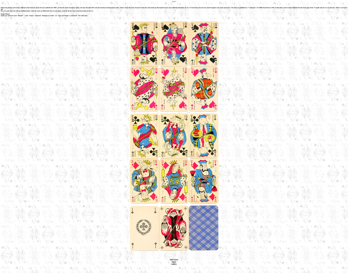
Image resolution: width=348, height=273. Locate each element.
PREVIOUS (174, 260)
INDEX (174, 264)
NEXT (174, 262)
